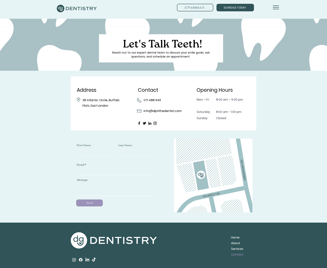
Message (82, 180)
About (235, 243)
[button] (276, 7)
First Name (84, 145)
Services (237, 249)
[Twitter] (144, 123)
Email (80, 164)
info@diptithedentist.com (163, 111)
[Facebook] (139, 123)
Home (235, 237)
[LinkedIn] (150, 123)
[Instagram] (155, 123)
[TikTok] (94, 259)
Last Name (125, 145)
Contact (237, 254)
